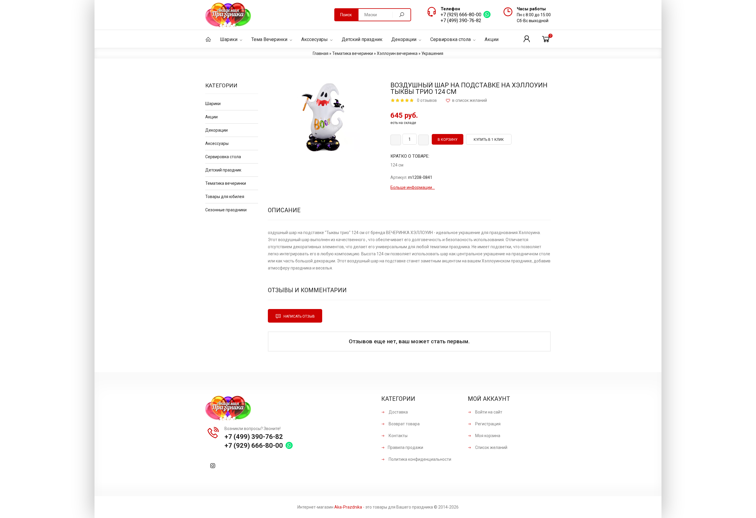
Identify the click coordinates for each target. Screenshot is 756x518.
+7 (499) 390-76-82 (461, 20)
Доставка (398, 412)
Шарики (213, 103)
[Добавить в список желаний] (466, 100)
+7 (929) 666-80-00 (461, 14)
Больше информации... (412, 187)
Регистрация (487, 423)
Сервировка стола (223, 156)
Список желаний (490, 447)
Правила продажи (405, 447)
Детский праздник (223, 170)
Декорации (216, 130)
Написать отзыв (299, 316)
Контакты (398, 435)
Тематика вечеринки (225, 183)
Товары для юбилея (224, 196)
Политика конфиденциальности (419, 459)
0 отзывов (427, 100)
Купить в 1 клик (489, 140)
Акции (211, 117)
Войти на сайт (488, 412)
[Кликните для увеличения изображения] (324, 117)
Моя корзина (487, 435)
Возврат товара (404, 423)
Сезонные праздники (226, 209)
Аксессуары (217, 143)
